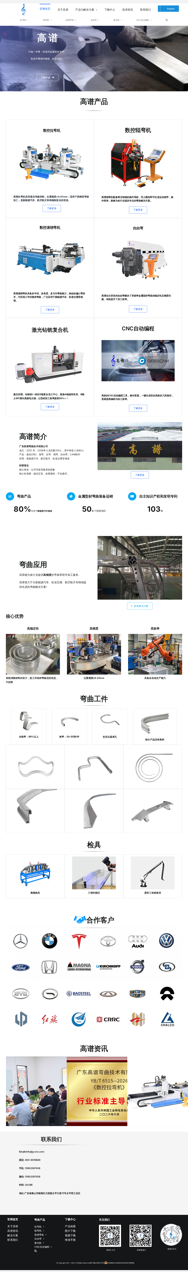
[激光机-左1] (50, 337)
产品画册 (70, 1226)
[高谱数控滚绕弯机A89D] (50, 232)
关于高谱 (12, 1226)
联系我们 (12, 1239)
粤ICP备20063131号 (97, 1263)
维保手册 (70, 1239)
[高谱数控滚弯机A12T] (138, 135)
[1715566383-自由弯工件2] (29, 712)
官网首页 (12, 1219)
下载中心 (70, 1219)
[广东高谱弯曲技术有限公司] (140, 423)
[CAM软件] (138, 334)
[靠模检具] (35, 857)
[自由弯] (138, 233)
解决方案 (12, 1235)
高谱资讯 (12, 1230)
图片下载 (70, 1230)
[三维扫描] (94, 857)
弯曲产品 (39, 1219)
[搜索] (167, 20)
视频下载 (70, 1235)
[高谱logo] (23, 4)
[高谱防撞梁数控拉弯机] (51, 136)
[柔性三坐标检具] (153, 857)
